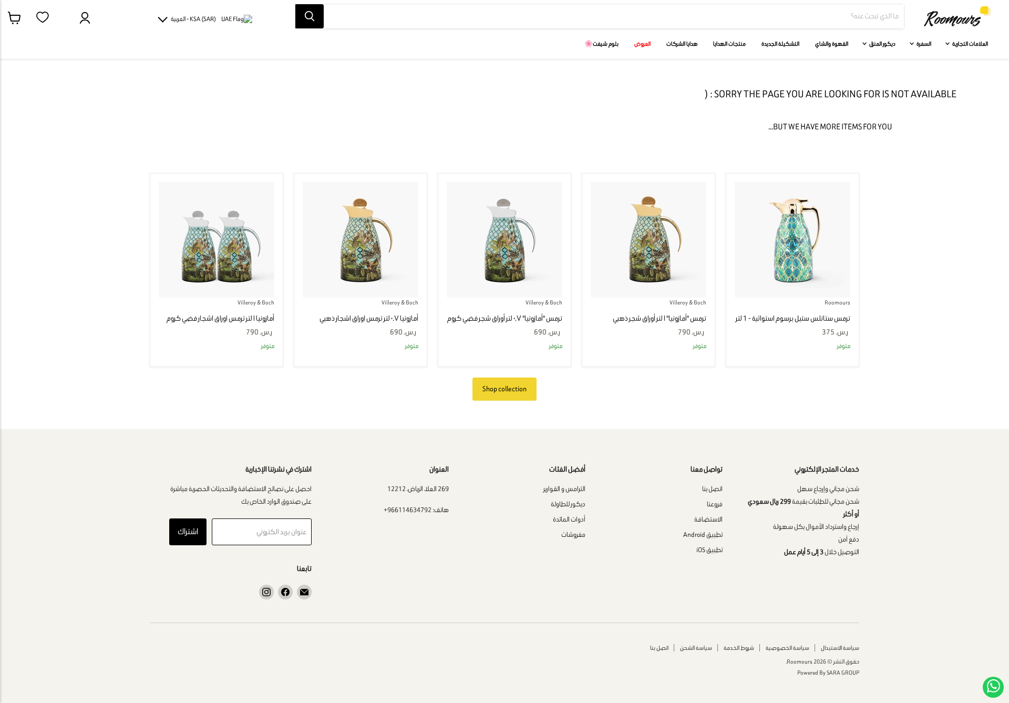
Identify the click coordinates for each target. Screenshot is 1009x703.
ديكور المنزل (881, 43)
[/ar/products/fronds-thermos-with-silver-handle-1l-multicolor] (216, 240)
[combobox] (614, 16)
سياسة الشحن (696, 648)
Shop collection (504, 389)
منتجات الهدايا (729, 43)
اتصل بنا (712, 489)
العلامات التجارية (969, 43)
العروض (642, 43)
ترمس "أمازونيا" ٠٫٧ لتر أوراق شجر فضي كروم (504, 318)
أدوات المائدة (569, 519)
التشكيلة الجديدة (780, 43)
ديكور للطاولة (568, 504)
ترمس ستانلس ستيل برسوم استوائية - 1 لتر (793, 318)
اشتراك (188, 531)
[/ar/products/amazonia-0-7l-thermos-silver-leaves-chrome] (504, 240)
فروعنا (715, 504)
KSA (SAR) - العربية (193, 18)
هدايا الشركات (681, 43)
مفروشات (573, 534)
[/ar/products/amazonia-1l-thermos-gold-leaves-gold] (648, 240)
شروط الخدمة (739, 648)
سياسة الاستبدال (840, 648)
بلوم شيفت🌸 (601, 43)
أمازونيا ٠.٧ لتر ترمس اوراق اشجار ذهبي (369, 318)
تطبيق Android (703, 534)
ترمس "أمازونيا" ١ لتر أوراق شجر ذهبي (659, 318)
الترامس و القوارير (564, 489)
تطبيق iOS (709, 550)
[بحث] (309, 16)
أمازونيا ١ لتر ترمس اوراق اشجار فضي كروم (220, 318)
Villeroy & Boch (688, 302)
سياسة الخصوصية (787, 648)
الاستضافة (708, 519)
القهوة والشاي (831, 43)
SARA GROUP (843, 672)
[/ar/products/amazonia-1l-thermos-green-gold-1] (792, 240)
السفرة (923, 43)
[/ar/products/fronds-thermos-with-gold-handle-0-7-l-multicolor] (360, 240)
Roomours (837, 302)
